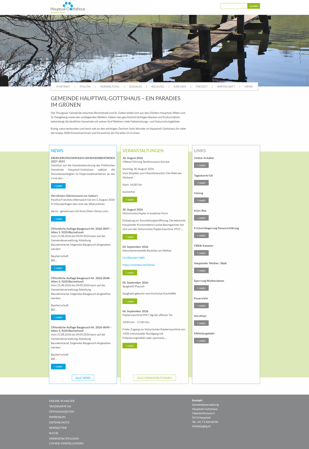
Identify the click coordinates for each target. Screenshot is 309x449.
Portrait (63, 86)
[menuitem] (63, 86)
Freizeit (202, 86)
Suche (53, 433)
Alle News (82, 377)
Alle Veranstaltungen (154, 377)
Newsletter (58, 427)
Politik (85, 86)
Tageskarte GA (60, 406)
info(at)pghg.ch (201, 426)
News (249, 86)
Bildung (157, 86)
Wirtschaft (226, 86)
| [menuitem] (74, 86)
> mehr (58, 185)
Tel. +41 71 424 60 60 (205, 421)
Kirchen (180, 86)
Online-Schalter (61, 400)
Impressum (57, 417)
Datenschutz (59, 422)
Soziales (135, 86)
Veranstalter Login (64, 438)
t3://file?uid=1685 (133, 257)
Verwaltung (109, 86)
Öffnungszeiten (61, 411)
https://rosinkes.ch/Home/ (138, 264)
